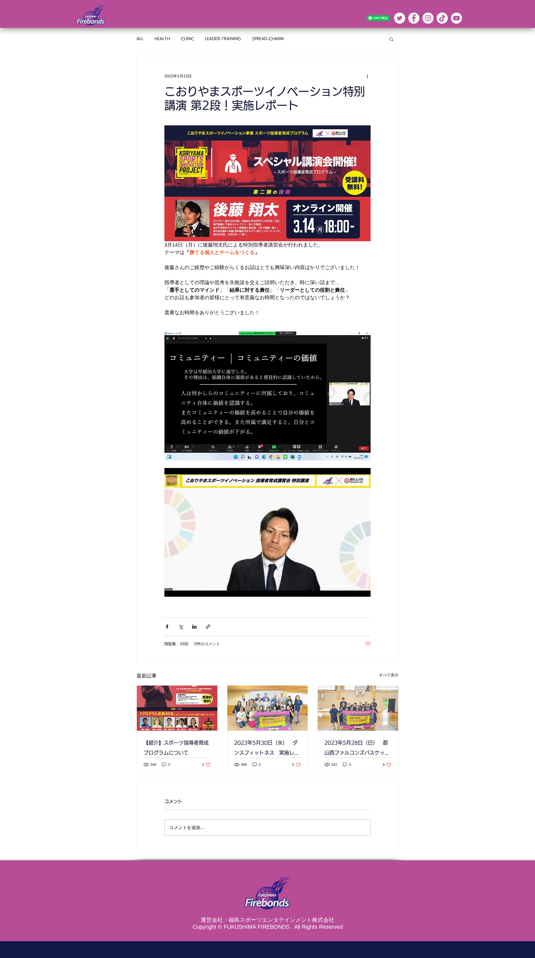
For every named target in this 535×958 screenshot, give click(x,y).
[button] (391, 39)
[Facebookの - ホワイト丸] (413, 18)
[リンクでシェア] (208, 626)
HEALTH (162, 39)
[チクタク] (442, 18)
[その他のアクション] (367, 76)
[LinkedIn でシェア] (194, 626)
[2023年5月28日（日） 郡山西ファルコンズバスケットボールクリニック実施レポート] (358, 708)
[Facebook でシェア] (167, 626)
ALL (140, 39)
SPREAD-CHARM (268, 39)
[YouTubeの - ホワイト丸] (456, 18)
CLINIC (187, 39)
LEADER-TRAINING (223, 39)
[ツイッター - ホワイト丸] (399, 18)
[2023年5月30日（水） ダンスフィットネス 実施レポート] (267, 708)
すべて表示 (388, 675)
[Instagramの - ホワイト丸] (428, 18)
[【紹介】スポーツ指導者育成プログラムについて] (177, 708)
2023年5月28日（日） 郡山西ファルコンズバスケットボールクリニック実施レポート (357, 749)
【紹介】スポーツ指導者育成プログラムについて (176, 747)
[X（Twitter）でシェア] (180, 626)
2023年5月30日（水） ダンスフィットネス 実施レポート (266, 749)
